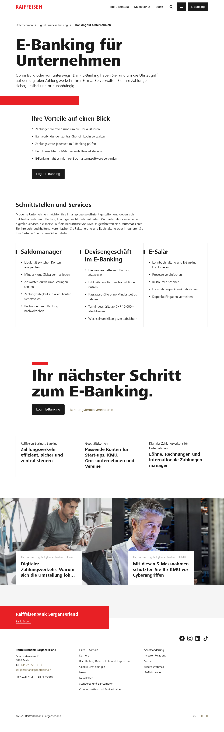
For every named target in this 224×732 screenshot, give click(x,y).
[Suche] (171, 6)
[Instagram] (189, 638)
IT (207, 716)
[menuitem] (118, 6)
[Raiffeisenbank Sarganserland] (28, 7)
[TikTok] (205, 638)
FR (201, 716)
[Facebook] (182, 638)
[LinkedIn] (197, 638)
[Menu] (181, 6)
